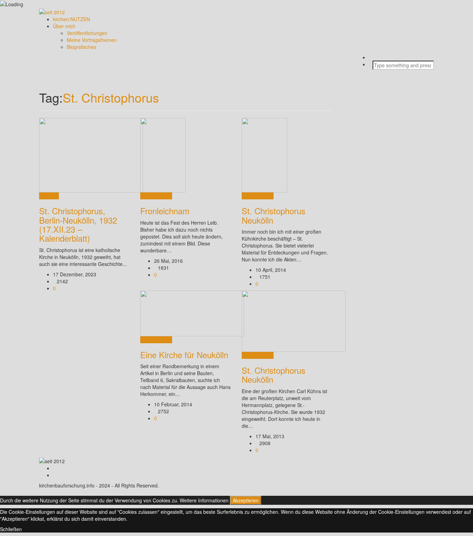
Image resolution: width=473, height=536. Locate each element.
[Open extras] (374, 73)
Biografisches (81, 46)
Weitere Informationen (204, 500)
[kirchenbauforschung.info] (52, 11)
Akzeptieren (246, 500)
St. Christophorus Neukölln (273, 215)
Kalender (49, 195)
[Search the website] (374, 57)
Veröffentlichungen (87, 32)
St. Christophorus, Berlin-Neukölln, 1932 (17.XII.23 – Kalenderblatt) (78, 224)
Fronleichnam (164, 211)
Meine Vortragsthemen (92, 39)
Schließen (11, 529)
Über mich (64, 26)
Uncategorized (156, 195)
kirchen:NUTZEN (71, 19)
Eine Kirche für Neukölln (184, 354)
